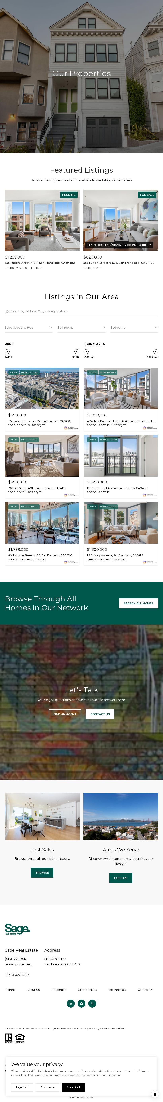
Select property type (19, 327)
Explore (121, 878)
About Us (33, 990)
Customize (47, 1087)
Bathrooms (65, 327)
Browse (42, 872)
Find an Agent (64, 714)
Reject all (22, 1087)
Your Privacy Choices (81, 1097)
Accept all (73, 1087)
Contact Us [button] (100, 714)
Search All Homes (138, 603)
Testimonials (117, 990)
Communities (87, 990)
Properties (58, 990)
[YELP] (92, 1004)
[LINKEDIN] (71, 1004)
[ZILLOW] (81, 1004)
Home (10, 990)
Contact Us (145, 990)
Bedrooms (117, 327)
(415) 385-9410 (16, 959)
